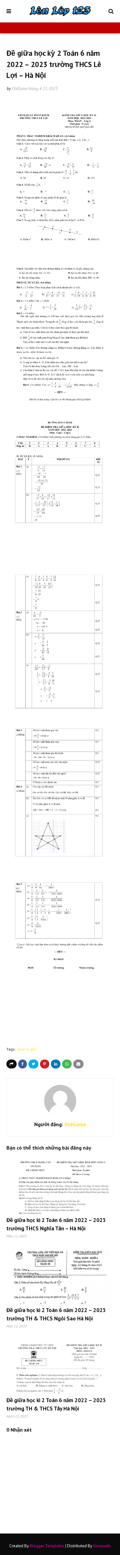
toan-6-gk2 (26, 1049)
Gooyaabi (102, 1546)
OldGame (20, 88)
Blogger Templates (47, 1546)
